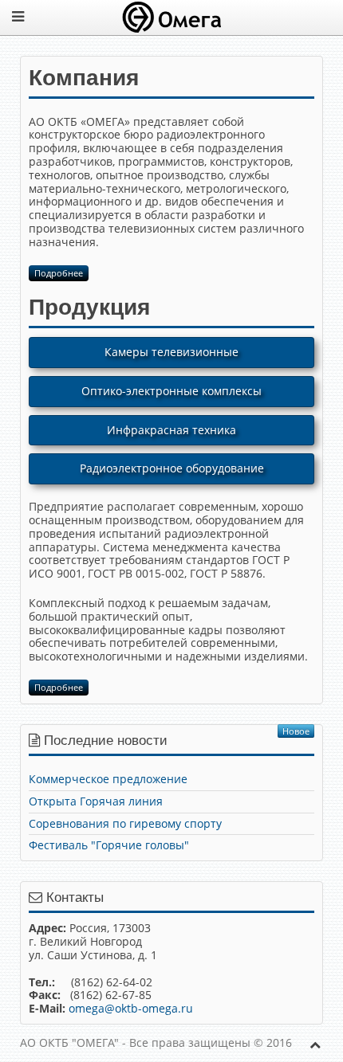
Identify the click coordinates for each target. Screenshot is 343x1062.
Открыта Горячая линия (96, 801)
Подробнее (58, 273)
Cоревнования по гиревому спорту (125, 823)
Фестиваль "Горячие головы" (109, 844)
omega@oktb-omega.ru (131, 1008)
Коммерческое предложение (108, 778)
